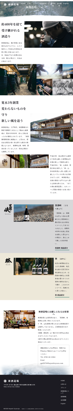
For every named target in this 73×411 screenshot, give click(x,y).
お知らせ (29, 4)
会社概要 (59, 4)
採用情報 (53, 4)
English (66, 3)
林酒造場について (44, 4)
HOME (23, 3)
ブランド (35, 4)
